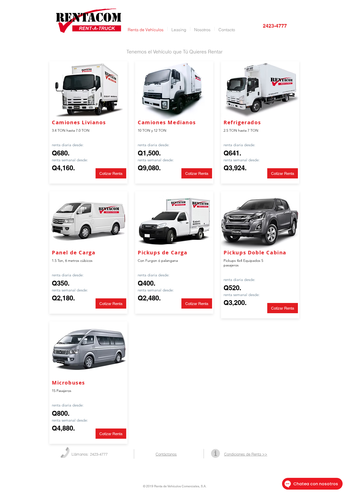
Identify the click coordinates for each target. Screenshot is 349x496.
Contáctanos (166, 454)
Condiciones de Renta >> (245, 454)
